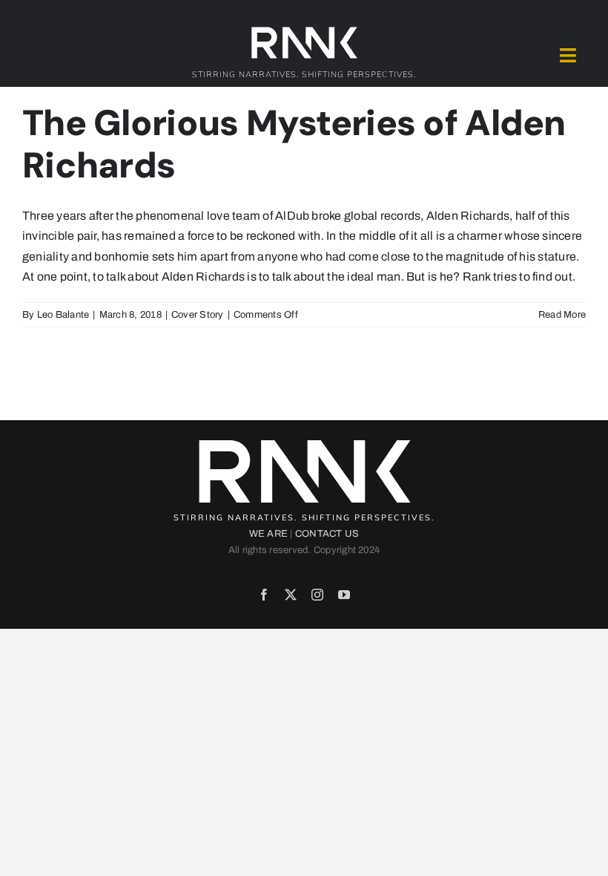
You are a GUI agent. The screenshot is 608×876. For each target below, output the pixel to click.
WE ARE (268, 534)
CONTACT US (327, 534)
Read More (562, 315)
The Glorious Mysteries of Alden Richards (294, 144)
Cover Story (197, 315)
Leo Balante (63, 315)
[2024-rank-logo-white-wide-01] (304, 30)
